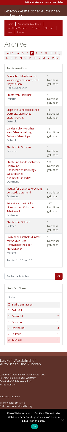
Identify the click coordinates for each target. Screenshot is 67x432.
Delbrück (35, 310)
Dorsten (35, 322)
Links (9, 32)
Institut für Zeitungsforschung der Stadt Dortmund (24, 192)
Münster (35, 339)
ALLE (10, 53)
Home (10, 24)
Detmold (35, 316)
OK (34, 426)
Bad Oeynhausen (35, 304)
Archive (36, 28)
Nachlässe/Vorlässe (17, 28)
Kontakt (21, 32)
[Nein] (62, 420)
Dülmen (35, 334)
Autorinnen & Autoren (29, 24)
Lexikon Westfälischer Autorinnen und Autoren (32, 13)
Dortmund (35, 328)
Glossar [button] (48, 28)
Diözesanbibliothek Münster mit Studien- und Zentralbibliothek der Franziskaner (23, 244)
